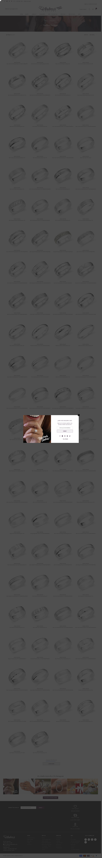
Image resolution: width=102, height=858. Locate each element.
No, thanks (65, 439)
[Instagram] (62, 436)
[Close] (79, 415)
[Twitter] (70, 436)
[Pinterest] (65, 436)
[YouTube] (67, 436)
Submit (65, 431)
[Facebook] (60, 436)
